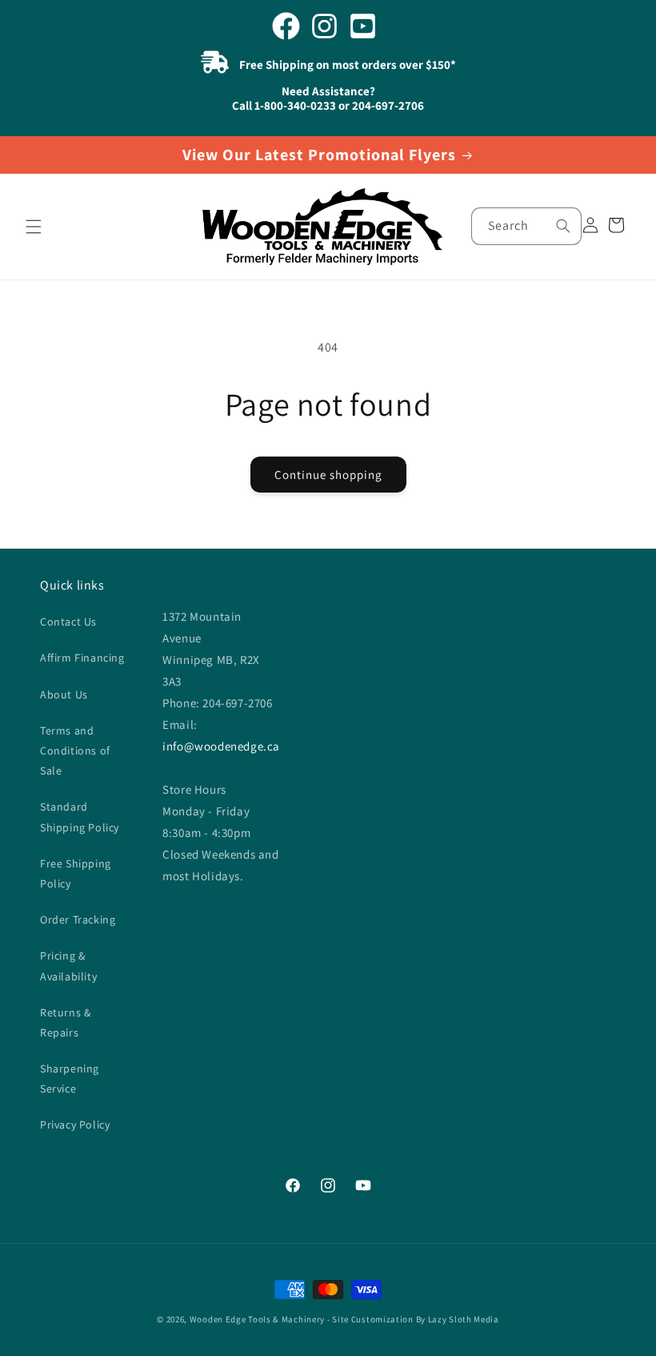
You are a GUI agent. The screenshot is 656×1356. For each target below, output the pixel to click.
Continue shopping (328, 474)
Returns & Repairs (65, 1022)
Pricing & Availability (68, 965)
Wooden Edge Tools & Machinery (257, 1319)
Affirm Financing (82, 657)
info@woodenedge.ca (221, 746)
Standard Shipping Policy (79, 816)
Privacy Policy (75, 1124)
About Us (64, 694)
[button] (33, 226)
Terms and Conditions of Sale (75, 750)
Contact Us (68, 621)
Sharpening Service (69, 1078)
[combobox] (526, 226)
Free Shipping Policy (75, 873)
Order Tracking (77, 919)
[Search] (563, 225)
